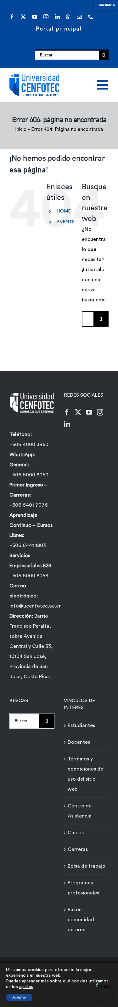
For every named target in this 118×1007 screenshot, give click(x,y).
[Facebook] (67, 412)
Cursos (76, 832)
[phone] (90, 16)
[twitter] (23, 16)
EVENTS (66, 222)
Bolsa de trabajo (86, 866)
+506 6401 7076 (28, 505)
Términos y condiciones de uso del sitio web (85, 774)
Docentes (79, 742)
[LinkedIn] (67, 424)
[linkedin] (57, 16)
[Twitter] (78, 412)
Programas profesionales (83, 887)
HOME (64, 211)
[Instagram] (100, 412)
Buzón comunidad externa (81, 919)
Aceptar (19, 997)
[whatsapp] (68, 16)
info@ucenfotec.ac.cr (35, 605)
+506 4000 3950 (28, 444)
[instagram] (45, 16)
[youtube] (34, 16)
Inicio (20, 129)
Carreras (78, 849)
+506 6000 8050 (28, 474)
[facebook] (11, 16)
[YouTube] (89, 412)
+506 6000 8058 (28, 575)
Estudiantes (81, 725)
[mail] (79, 16)
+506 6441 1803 (27, 545)
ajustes (26, 987)
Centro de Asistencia (80, 810)
